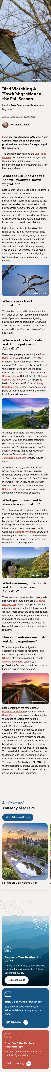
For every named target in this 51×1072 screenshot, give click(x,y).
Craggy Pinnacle (11, 376)
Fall (4, 137)
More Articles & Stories (18, 817)
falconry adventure (12, 662)
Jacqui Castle (21, 125)
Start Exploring (14, 1064)
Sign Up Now (13, 1022)
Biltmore (6, 658)
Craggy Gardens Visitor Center (25, 378)
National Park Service (13, 489)
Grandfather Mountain (14, 711)
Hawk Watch (8, 715)
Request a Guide (16, 980)
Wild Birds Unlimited (25, 532)
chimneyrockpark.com (14, 458)
